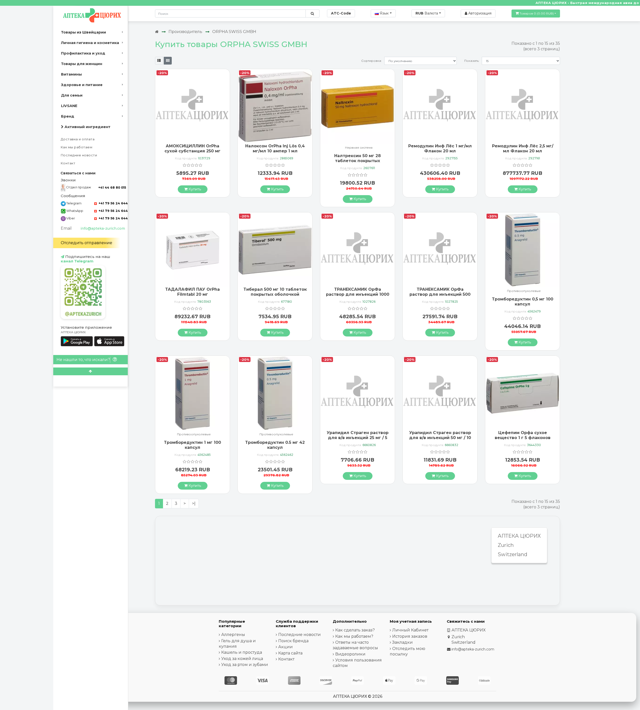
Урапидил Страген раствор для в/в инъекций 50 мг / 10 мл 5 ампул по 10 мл (440, 437)
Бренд (67, 116)
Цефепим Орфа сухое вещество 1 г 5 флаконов (522, 435)
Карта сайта (290, 653)
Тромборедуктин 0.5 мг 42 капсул (275, 445)
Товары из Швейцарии (83, 32)
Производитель (185, 31)
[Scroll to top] (90, 371)
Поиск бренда (293, 640)
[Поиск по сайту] (312, 13)
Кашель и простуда (241, 652)
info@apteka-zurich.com (102, 228)
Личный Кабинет (410, 630)
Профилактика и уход (83, 53)
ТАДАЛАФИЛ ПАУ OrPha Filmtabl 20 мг (192, 291)
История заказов (409, 636)
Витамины (71, 74)
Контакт (68, 163)
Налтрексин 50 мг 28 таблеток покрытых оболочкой (357, 160)
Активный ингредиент (87, 127)
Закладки (402, 642)
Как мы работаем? (354, 636)
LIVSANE (69, 106)
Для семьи (71, 95)
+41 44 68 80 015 (112, 187)
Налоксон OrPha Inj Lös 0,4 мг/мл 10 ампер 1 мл (275, 148)
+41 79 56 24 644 (113, 203)
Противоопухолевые (524, 291)
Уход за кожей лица (242, 658)
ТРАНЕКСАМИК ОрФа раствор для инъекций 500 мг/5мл (440, 294)
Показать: (471, 61)
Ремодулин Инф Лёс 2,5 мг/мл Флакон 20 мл (522, 148)
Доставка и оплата (78, 139)
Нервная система (358, 147)
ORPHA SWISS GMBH (234, 31)
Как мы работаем (76, 147)
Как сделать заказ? (355, 630)
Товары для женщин (81, 64)
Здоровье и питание (81, 85)
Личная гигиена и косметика (90, 43)
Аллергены (233, 634)
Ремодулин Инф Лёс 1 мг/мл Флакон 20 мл (440, 148)
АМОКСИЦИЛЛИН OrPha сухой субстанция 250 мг (192, 148)
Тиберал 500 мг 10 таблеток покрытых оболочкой (275, 291)
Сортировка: (371, 61)
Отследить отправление (86, 242)
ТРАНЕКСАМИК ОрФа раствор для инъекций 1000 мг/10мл (357, 294)
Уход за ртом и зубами (244, 664)
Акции (285, 646)
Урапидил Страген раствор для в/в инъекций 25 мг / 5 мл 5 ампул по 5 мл (357, 437)
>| (194, 503)
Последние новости (79, 155)
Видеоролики (350, 654)
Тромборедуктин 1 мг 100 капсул (192, 445)
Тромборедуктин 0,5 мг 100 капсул (522, 301)
